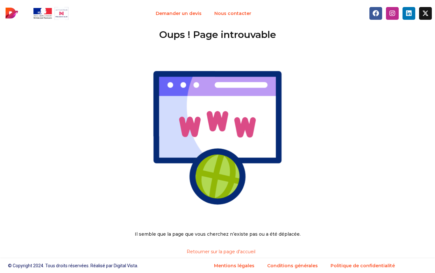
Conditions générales (292, 266)
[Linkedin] (409, 13)
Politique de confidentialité (363, 266)
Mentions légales (234, 266)
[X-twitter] (425, 13)
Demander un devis (179, 13)
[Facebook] (375, 13)
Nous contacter (232, 13)
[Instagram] (392, 13)
